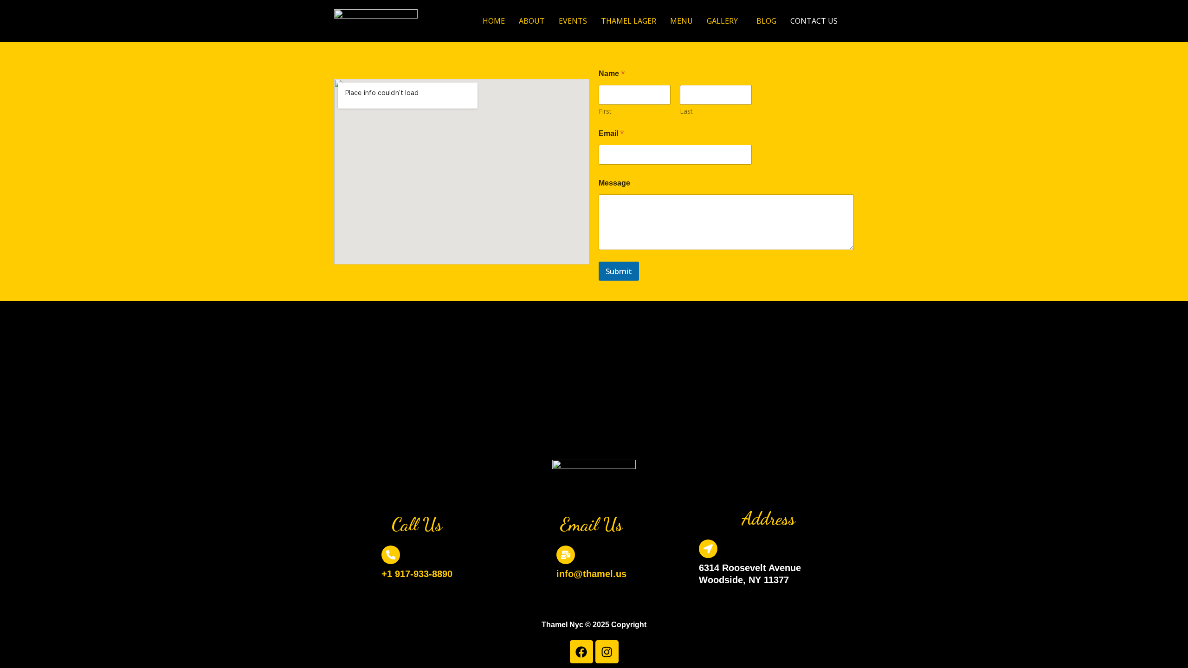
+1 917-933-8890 (416, 574)
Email (611, 133)
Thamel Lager (628, 21)
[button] (724, 21)
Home (494, 21)
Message (614, 183)
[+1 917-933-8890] (390, 555)
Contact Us (814, 21)
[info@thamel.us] (565, 555)
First (605, 111)
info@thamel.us (591, 574)
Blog (766, 21)
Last (686, 111)
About (532, 21)
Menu (681, 21)
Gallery (722, 21)
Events (573, 21)
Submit (619, 271)
